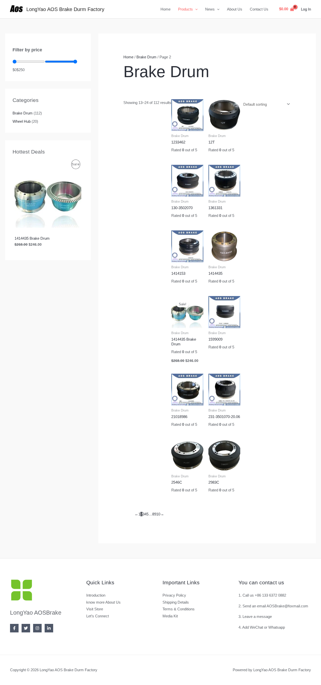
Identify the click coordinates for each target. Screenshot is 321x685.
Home (165, 9)
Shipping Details (176, 602)
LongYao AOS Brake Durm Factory (65, 9)
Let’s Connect (97, 616)
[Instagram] (37, 628)
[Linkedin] (49, 628)
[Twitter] (26, 628)
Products (185, 9)
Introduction (95, 595)
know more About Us (103, 602)
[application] (195, 9)
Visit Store (94, 609)
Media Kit (170, 616)
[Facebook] (14, 628)
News (210, 9)
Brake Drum (23, 113)
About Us (234, 9)
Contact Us (259, 9)
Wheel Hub (22, 121)
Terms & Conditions (179, 609)
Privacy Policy (174, 595)
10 (158, 514)
